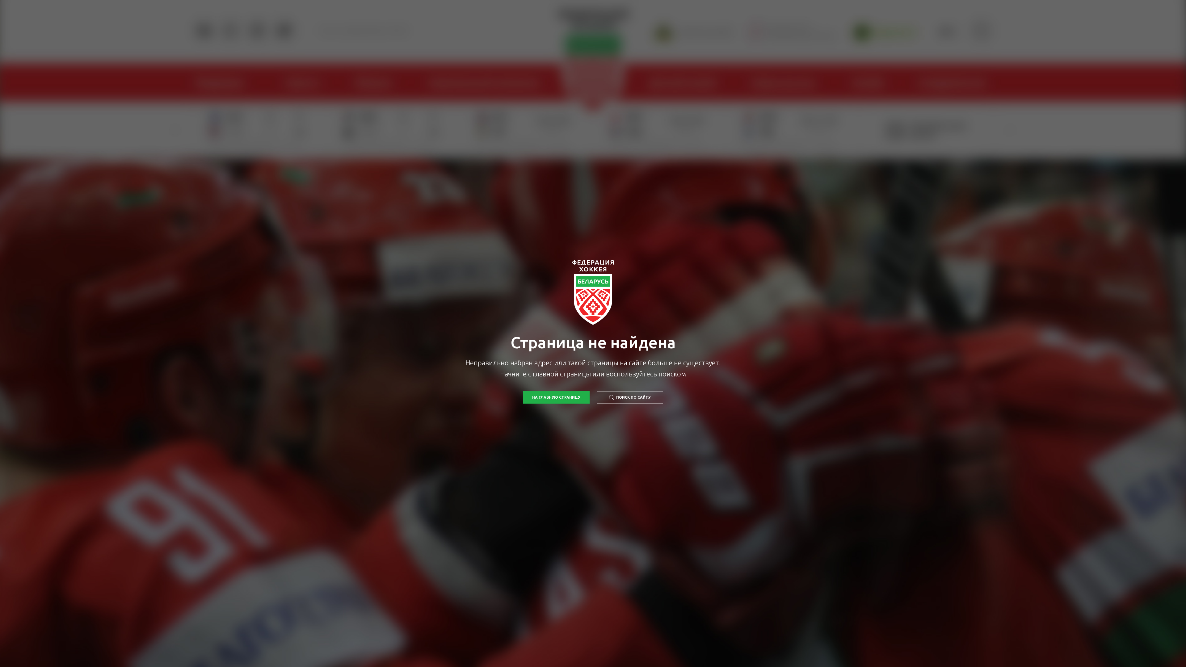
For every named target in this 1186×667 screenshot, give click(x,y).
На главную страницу (556, 397)
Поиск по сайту (633, 397)
